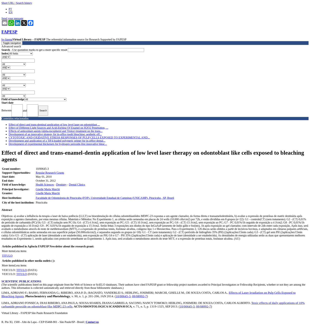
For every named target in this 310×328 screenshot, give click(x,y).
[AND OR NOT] (5, 56)
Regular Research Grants (50, 172)
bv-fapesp (7, 39)
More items (8, 251)
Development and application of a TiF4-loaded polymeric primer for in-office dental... (57, 140)
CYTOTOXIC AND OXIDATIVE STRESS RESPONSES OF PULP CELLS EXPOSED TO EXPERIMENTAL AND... (79, 137)
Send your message (12, 18)
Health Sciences (45, 184)
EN (11, 12)
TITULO (7, 255)
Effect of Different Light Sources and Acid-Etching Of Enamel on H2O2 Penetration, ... (58, 127)
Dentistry (61, 184)
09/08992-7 (139, 296)
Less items (20, 251)
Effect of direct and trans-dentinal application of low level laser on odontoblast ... (54, 124)
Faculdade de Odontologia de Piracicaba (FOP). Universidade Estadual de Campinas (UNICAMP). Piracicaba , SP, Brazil (105, 197)
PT (10, 9)
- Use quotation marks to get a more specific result (34, 49)
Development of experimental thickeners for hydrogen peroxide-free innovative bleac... (58, 143)
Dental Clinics (77, 184)
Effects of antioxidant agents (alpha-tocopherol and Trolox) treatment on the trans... (55, 131)
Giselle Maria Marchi (48, 189)
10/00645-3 (123, 296)
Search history (24, 2)
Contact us (92, 322)
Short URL (7, 2)
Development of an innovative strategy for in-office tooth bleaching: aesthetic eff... (55, 134)
